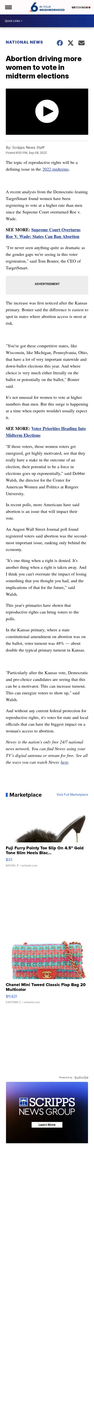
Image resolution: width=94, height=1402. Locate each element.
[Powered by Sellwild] (81, 1077)
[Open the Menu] (8, 7)
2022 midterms (55, 169)
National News (24, 42)
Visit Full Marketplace (72, 794)
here (64, 762)
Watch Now (80, 7)
